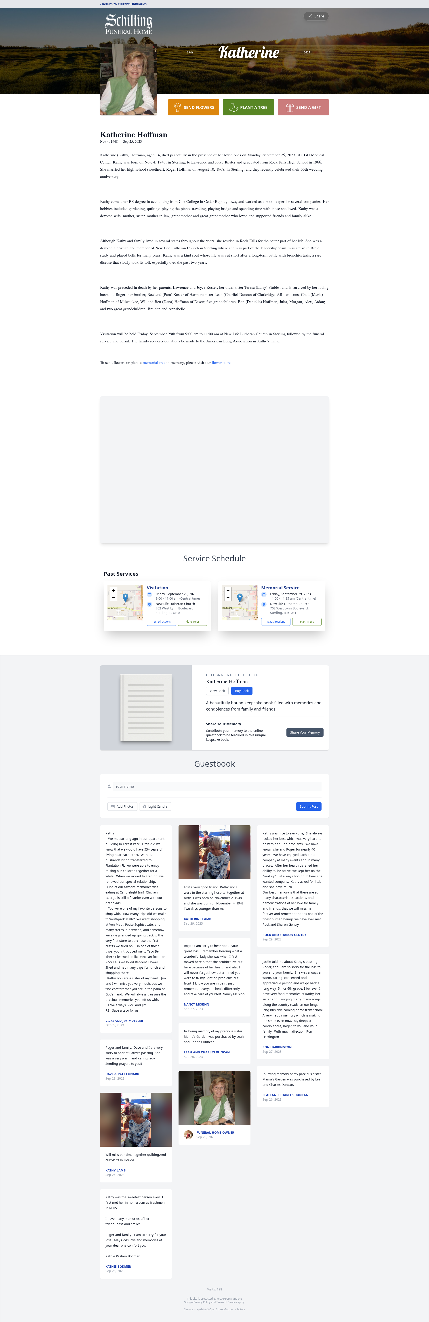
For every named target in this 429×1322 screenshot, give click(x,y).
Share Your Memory (305, 732)
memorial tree (154, 362)
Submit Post (309, 806)
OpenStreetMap (219, 1309)
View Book (217, 691)
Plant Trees (193, 622)
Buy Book (242, 691)
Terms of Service (226, 1302)
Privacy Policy (201, 1302)
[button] (125, 598)
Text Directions (161, 622)
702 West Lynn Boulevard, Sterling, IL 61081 (175, 610)
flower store (221, 362)
